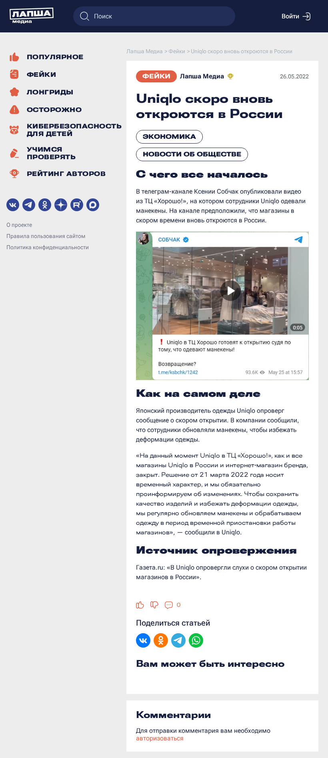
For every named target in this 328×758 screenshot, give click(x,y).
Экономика (169, 136)
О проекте (19, 225)
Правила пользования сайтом (45, 236)
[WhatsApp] (196, 641)
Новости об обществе (192, 154)
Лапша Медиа (202, 76)
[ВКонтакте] (143, 641)
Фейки (156, 76)
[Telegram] (178, 641)
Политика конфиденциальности (47, 247)
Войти (290, 16)
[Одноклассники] (161, 641)
